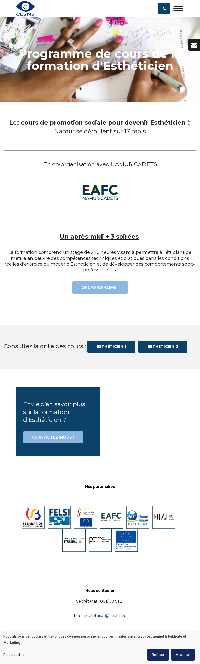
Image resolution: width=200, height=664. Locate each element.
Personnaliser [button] (14, 655)
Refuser (158, 655)
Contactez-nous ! (53, 437)
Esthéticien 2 (162, 346)
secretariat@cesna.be (105, 615)
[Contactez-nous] (194, 45)
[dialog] (100, 647)
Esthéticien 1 (111, 346)
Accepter (183, 655)
